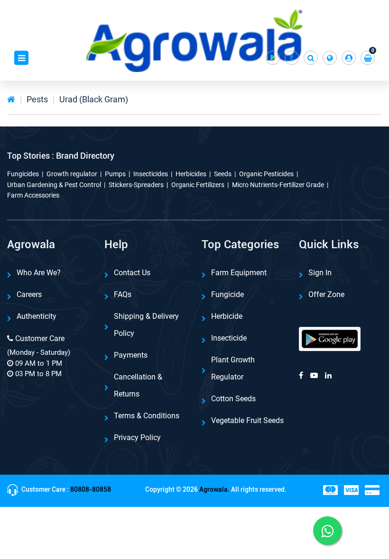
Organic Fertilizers (197, 185)
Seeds (223, 174)
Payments (131, 355)
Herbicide (226, 316)
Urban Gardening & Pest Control (54, 185)
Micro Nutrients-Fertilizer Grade (278, 185)
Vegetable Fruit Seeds (247, 420)
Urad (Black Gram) (93, 99)
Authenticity (36, 316)
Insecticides (150, 174)
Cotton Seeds (233, 398)
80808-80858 (90, 489)
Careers (29, 294)
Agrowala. (214, 489)
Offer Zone (326, 294)
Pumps (115, 174)
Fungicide (227, 294)
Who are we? (39, 272)
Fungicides (23, 174)
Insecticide (229, 338)
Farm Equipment (239, 272)
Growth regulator (71, 174)
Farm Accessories (33, 195)
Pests (37, 99)
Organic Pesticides (266, 174)
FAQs (122, 294)
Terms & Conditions (146, 415)
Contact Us (132, 272)
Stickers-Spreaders (136, 185)
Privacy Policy (137, 437)
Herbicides (191, 174)
